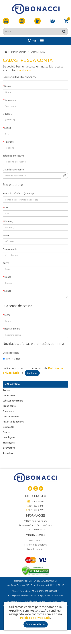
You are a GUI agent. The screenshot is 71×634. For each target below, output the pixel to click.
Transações (9, 442)
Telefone (9, 142)
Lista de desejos (11, 416)
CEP (6, 207)
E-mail (7, 128)
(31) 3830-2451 (37, 505)
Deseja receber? (11, 353)
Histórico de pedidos (13, 421)
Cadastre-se (38, 52)
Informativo (9, 448)
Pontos (6, 432)
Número (7, 235)
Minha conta (18, 52)
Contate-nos (37, 501)
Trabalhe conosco (35, 529)
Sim (8, 359)
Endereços (8, 411)
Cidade (7, 277)
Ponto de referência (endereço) (19, 193)
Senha (7, 315)
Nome (7, 86)
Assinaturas (8, 453)
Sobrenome (10, 100)
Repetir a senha (12, 328)
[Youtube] (6, 21)
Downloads (8, 427)
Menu (34, 40)
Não (18, 359)
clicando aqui (23, 70)
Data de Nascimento (13, 169)
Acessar (7, 390)
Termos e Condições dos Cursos (35, 525)
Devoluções (9, 437)
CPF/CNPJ (7, 114)
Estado (7, 291)
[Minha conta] (52, 21)
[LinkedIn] (37, 21)
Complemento (10, 249)
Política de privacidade (35, 521)
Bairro (6, 263)
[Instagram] (22, 21)
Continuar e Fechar (35, 624)
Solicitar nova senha (13, 401)
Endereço (9, 221)
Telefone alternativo (13, 156)
